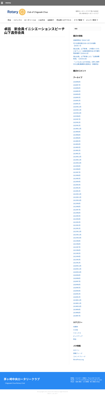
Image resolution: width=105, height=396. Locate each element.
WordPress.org (78, 359)
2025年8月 (76, 116)
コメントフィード (79, 356)
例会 (9, 20)
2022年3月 (76, 222)
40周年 (75, 327)
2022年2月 (76, 225)
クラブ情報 (78, 20)
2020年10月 (77, 272)
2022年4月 (76, 219)
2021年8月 (76, 244)
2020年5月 (76, 287)
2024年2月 (76, 150)
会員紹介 (50, 20)
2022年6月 (76, 213)
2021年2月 (76, 263)
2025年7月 (76, 119)
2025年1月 (76, 125)
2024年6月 (76, 138)
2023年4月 (76, 181)
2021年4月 (76, 256)
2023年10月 (77, 163)
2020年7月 (76, 281)
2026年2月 (76, 100)
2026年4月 (76, 94)
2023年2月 (76, 188)
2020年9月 (76, 275)
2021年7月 (76, 247)
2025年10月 (77, 113)
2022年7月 (76, 210)
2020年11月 (77, 269)
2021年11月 (77, 235)
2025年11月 (77, 110)
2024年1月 (76, 153)
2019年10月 (77, 306)
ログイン (76, 350)
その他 (75, 330)
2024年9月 (76, 132)
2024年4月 (76, 144)
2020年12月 (77, 266)
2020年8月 (76, 278)
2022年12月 (77, 194)
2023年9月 (76, 166)
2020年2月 (76, 294)
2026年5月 (76, 91)
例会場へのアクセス (64, 20)
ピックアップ (77, 336)
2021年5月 (76, 253)
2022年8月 (76, 206)
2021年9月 (76, 241)
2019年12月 (77, 300)
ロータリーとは (30, 20)
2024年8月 (76, 135)
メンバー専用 (91, 20)
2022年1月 (76, 228)
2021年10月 (77, 238)
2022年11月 (77, 197)
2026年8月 (76, 82)
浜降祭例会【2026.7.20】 (81, 40)
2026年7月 (76, 85)
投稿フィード (77, 353)
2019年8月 (76, 312)
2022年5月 (76, 216)
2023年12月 (77, 157)
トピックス (18, 20)
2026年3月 (76, 97)
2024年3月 (76, 147)
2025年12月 (77, 107)
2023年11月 (77, 160)
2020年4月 (76, 291)
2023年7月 (76, 172)
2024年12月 (77, 129)
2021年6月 (76, 250)
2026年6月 (76, 88)
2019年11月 (77, 303)
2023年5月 (76, 178)
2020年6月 (76, 284)
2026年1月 (76, 104)
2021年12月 (77, 231)
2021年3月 (76, 259)
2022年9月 (76, 203)
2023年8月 (76, 169)
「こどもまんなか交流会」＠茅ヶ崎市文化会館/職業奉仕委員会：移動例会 (86, 63)
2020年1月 (76, 297)
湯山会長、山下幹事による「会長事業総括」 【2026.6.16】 (86, 57)
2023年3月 (76, 185)
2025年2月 (76, 122)
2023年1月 (76, 191)
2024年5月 (76, 141)
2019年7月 (76, 316)
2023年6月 (76, 175)
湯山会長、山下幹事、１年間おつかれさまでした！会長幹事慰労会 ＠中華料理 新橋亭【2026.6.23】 (86, 51)
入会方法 (41, 20)
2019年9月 (76, 309)
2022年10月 (77, 200)
